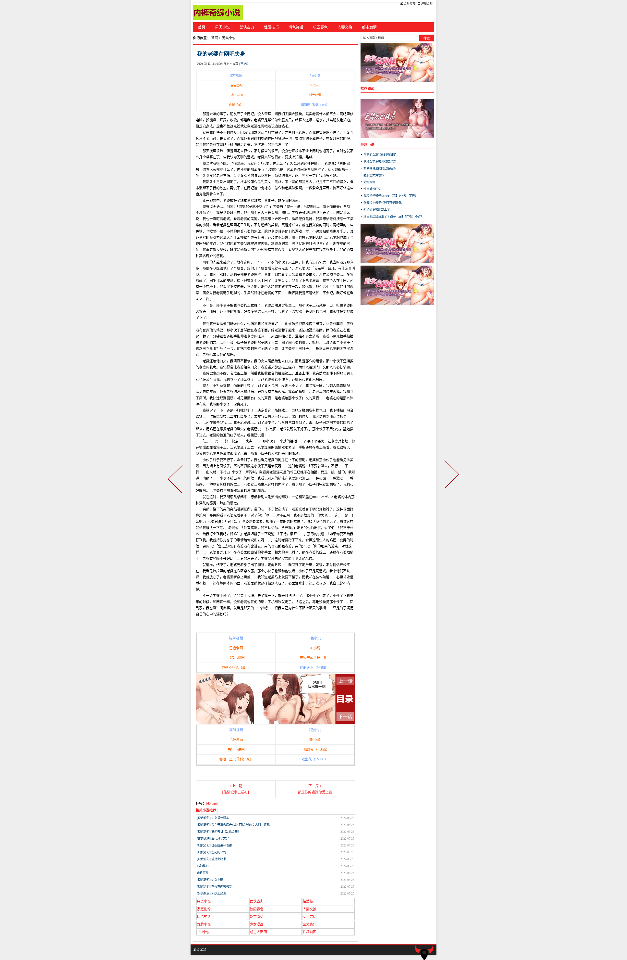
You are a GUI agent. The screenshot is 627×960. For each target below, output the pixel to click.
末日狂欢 (203, 873)
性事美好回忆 (372, 189)
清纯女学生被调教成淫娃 (379, 161)
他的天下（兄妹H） (315, 667)
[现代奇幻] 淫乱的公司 (211, 852)
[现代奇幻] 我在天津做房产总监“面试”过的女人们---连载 (233, 825)
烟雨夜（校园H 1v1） (315, 105)
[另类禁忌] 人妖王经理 (211, 893)
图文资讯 (309, 924)
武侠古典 (247, 27)
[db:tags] (212, 803)
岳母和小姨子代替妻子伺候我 (382, 203)
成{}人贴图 (258, 932)
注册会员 (426, 3)
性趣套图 (309, 932)
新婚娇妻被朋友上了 (376, 209)
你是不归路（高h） (236, 667)
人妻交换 (345, 27)
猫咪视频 (236, 75)
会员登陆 (409, 3)
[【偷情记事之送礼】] (176, 480)
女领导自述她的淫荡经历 (379, 168)
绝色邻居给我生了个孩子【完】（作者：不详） (393, 216)
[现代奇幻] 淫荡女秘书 (211, 859)
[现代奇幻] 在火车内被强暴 (214, 886)
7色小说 (315, 75)
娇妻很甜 (315, 95)
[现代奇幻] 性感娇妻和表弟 (214, 845)
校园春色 (320, 27)
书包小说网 (236, 95)
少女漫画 (257, 924)
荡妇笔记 (203, 866)
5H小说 (315, 85)
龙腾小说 (204, 924)
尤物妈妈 (369, 182)
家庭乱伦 (204, 909)
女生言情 (309, 917)
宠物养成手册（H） (315, 658)
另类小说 (222, 27)
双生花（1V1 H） (314, 759)
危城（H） (236, 105)
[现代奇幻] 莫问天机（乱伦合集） (219, 831)
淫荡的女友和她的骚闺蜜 (379, 154)
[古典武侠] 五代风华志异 (213, 838)
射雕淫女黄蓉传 (373, 175)
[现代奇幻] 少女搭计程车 (213, 818)
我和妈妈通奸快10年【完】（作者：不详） (390, 196)
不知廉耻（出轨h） (314, 749)
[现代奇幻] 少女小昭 (210, 880)
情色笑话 (296, 27)
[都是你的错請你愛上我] (451, 480)
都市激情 (369, 27)
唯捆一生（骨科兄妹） (236, 759)
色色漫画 (236, 85)
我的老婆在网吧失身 (221, 54)
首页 (201, 27)
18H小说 (203, 932)
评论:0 (244, 63)
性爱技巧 (271, 27)
